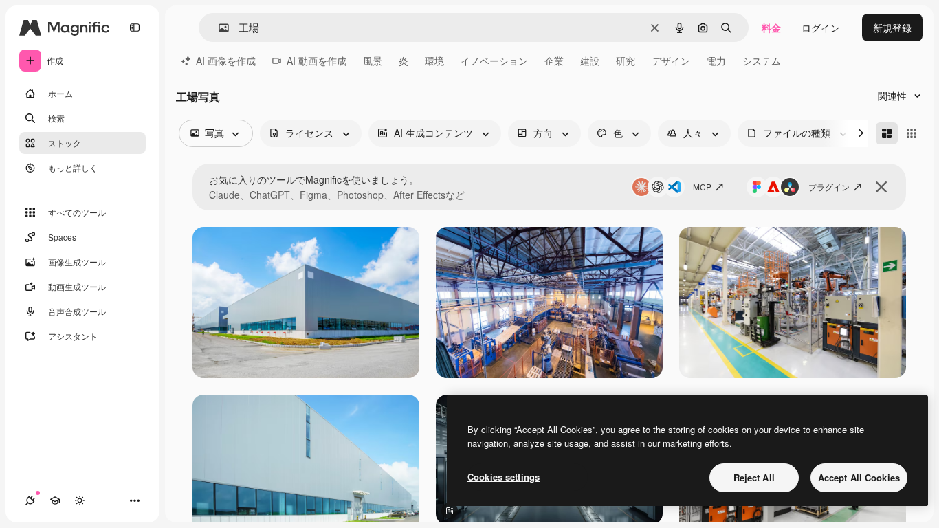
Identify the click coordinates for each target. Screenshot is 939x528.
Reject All (754, 477)
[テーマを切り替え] (80, 501)
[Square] (912, 133)
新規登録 (892, 27)
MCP (702, 186)
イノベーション (494, 60)
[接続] (30, 501)
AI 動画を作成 (316, 60)
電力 (716, 60)
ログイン (821, 27)
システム (761, 60)
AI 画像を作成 (226, 60)
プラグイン (829, 186)
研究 (625, 60)
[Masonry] (887, 133)
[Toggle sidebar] (135, 27)
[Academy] (55, 501)
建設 (589, 60)
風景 (372, 60)
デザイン (671, 60)
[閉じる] (881, 187)
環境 (434, 60)
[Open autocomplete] (218, 28)
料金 (771, 27)
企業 (554, 60)
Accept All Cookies (859, 477)
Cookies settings (503, 476)
